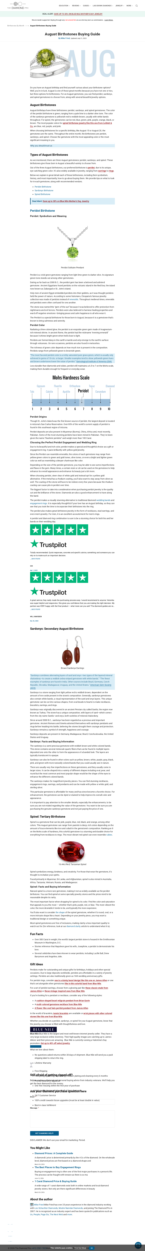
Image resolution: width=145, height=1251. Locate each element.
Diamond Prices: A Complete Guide (54, 1153)
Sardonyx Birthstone (44, 190)
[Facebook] (10, 1223)
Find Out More (80, 1248)
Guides (86, 6)
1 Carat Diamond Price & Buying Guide (56, 1181)
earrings (102, 171)
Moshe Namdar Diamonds (71, 1208)
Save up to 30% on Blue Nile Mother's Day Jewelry (78, 14)
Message (34, 1108)
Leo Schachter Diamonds (46, 1208)
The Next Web (56, 1214)
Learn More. (108, 20)
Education (64, 6)
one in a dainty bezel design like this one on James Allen (80, 980)
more (69, 1214)
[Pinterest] (10, 1240)
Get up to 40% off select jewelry (55, 1043)
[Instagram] (10, 1235)
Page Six (45, 1214)
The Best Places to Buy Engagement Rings (58, 1167)
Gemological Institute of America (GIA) (94, 361)
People (37, 1214)
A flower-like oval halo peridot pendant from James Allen (61, 1008)
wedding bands (103, 500)
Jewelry (119, 6)
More (129, 6)
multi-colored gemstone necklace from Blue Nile (59, 1004)
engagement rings (38, 503)
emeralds (74, 299)
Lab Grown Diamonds (102, 6)
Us (31, 1214)
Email (33, 1097)
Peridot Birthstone (43, 187)
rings (111, 171)
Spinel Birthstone (42, 194)
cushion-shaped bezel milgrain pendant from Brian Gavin (63, 1000)
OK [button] (92, 1248)
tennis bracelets (60, 1013)
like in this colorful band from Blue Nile (83, 983)
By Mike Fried (64, 38)
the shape (60, 912)
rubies (109, 835)
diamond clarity (73, 926)
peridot (91, 167)
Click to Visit (35, 1046)
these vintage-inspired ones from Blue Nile (65, 991)
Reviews (76, 6)
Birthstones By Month (15, 26)
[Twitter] (10, 1230)
